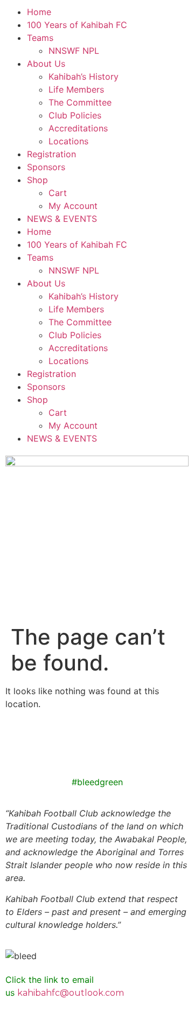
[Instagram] (48, 748)
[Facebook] (18, 748)
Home (39, 11)
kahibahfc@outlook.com (70, 993)
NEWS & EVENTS (62, 218)
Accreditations (78, 128)
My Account (73, 205)
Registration (51, 154)
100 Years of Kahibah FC (77, 24)
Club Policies (74, 115)
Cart (57, 192)
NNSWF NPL (73, 50)
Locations (68, 141)
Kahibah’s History (83, 76)
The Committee (80, 102)
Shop (37, 179)
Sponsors (46, 167)
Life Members (76, 89)
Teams (40, 37)
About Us (46, 63)
